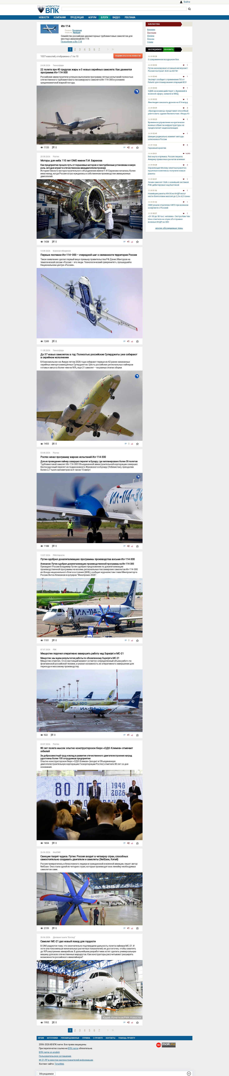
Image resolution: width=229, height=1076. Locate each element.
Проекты (150, 36)
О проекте (98, 1038)
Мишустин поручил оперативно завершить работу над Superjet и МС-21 (82, 653)
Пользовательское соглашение (55, 1056)
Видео (116, 17)
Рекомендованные (70, 1038)
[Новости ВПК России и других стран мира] (48, 12)
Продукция (77, 17)
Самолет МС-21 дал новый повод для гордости (68, 941)
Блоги (104, 17)
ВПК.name (73, 1048)
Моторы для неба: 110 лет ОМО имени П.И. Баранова (71, 160)
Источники (52, 1038)
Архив (41, 1038)
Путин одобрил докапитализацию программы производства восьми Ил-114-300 (88, 559)
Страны (150, 42)
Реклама (130, 17)
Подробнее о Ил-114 (71, 41)
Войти (187, 2)
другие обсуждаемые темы (169, 228)
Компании (60, 17)
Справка (86, 1038)
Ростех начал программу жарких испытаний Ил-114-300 (73, 457)
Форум (92, 17)
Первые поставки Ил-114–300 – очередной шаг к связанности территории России (89, 254)
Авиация (76, 33)
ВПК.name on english (49, 1052)
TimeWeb (59, 1064)
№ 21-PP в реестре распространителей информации (66, 1060)
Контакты (110, 1038)
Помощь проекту (126, 1038)
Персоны (150, 39)
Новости (44, 17)
